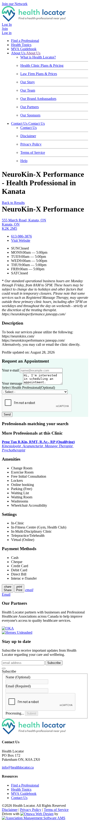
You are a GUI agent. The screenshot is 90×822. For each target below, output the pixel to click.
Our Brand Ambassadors (38, 99)
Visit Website (20, 240)
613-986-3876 (21, 236)
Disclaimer (28, 136)
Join (5, 29)
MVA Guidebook (23, 49)
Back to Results (13, 203)
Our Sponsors (30, 115)
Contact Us (19, 123)
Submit (31, 713)
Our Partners (29, 107)
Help (23, 161)
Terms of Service (32, 152)
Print (19, 588)
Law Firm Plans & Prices (38, 74)
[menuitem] (21, 789)
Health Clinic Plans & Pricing (41, 65)
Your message (12, 383)
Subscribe (54, 663)
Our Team (27, 90)
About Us (18, 53)
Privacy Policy (31, 144)
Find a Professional (25, 41)
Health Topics (21, 45)
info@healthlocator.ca (18, 767)
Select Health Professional (28, 387)
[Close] (4, 668)
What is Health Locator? (38, 57)
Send (7, 414)
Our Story (27, 82)
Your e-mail (10, 370)
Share (8, 588)
